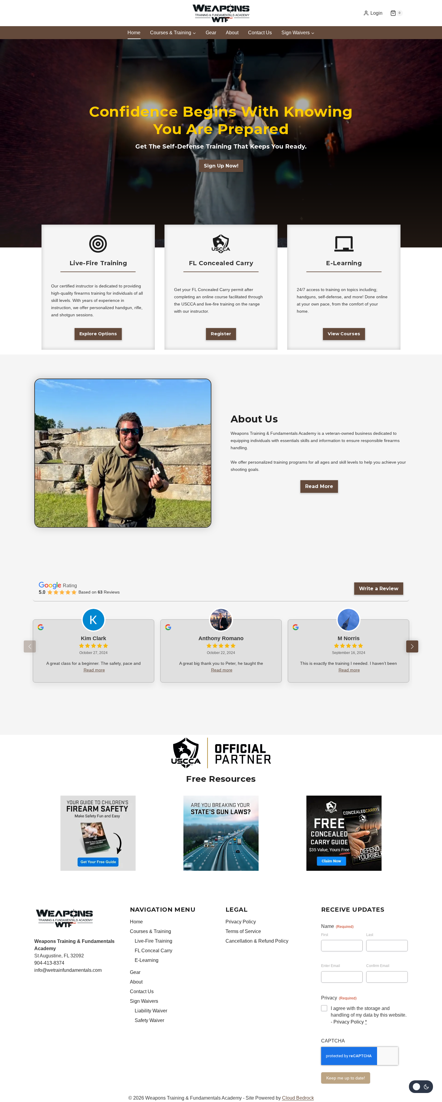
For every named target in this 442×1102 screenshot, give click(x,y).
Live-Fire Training (153, 941)
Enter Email (330, 966)
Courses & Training (150, 931)
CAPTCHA (333, 1040)
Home (133, 32)
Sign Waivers (144, 1001)
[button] (412, 646)
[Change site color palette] (421, 1086)
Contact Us (260, 32)
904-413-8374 (49, 962)
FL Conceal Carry (153, 950)
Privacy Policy (241, 921)
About (232, 32)
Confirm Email (377, 966)
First (324, 935)
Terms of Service (243, 931)
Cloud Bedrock (298, 1097)
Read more (94, 670)
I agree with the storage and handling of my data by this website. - (369, 1015)
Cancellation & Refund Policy (257, 941)
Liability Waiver (151, 1010)
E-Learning (146, 960)
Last (369, 935)
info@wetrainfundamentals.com (68, 970)
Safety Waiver (149, 1020)
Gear (211, 32)
